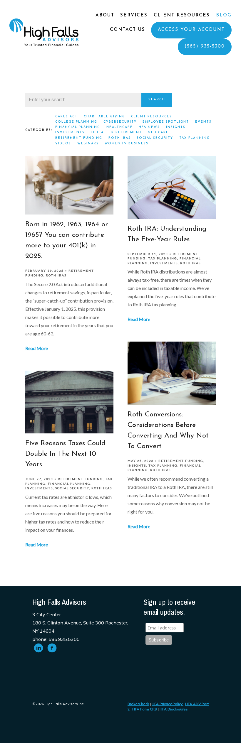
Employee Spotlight (166, 122)
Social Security (155, 138)
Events (203, 122)
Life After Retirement (116, 132)
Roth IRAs (119, 138)
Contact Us (127, 30)
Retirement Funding (78, 138)
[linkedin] (38, 648)
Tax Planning (194, 138)
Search (156, 99)
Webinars (88, 143)
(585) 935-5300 (205, 46)
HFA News (149, 127)
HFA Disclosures (174, 709)
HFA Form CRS (144, 709)
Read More (36, 348)
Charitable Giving (104, 116)
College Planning (76, 122)
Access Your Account (191, 30)
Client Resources (182, 15)
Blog (224, 15)
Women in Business (126, 143)
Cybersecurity (120, 122)
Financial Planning (77, 127)
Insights (175, 127)
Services (134, 15)
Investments (70, 132)
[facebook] (52, 648)
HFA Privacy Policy (167, 704)
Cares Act (66, 116)
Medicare (158, 132)
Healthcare (119, 127)
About (105, 15)
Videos (63, 143)
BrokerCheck (138, 704)
